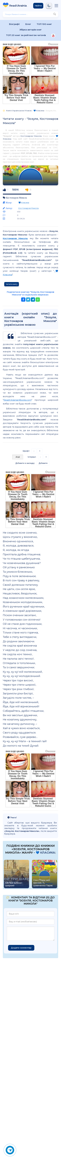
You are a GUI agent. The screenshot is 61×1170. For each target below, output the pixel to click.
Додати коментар (21, 947)
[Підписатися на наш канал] (53, 35)
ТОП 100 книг (44, 24)
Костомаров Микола (31, 136)
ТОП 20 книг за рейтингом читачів (26, 35)
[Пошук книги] (54, 14)
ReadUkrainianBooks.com (17, 400)
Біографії (14, 24)
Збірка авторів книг (30, 29)
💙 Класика (23, 202)
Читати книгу (11, 284)
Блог (28, 24)
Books (19, 5)
